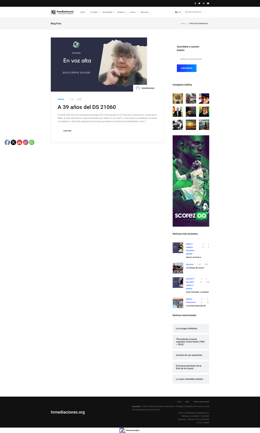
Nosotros (145, 12)
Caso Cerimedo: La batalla (197, 292)
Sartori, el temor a (193, 257)
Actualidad (107, 12)
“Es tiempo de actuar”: (195, 268)
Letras (132, 12)
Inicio (82, 12)
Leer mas (67, 131)
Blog (187, 402)
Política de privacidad (201, 402)
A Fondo (93, 12)
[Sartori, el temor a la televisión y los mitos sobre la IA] (178, 247)
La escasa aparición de (196, 306)
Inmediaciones (147, 88)
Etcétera (121, 12)
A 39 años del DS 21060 (87, 107)
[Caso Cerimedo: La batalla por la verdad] (178, 282)
